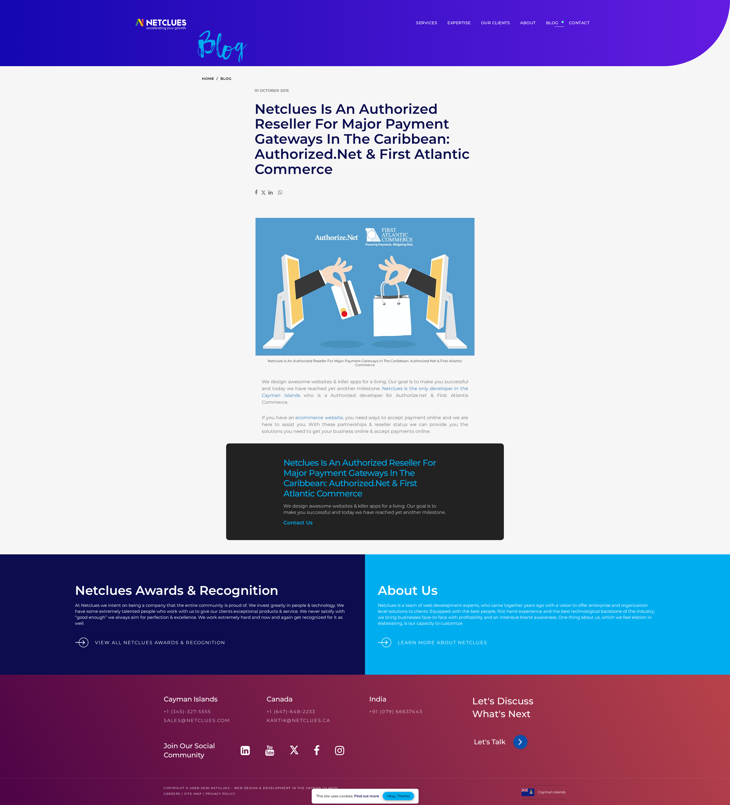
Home (208, 78)
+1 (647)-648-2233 (291, 711)
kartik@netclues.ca (298, 720)
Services (426, 22)
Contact (579, 22)
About (528, 22)
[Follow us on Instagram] (339, 750)
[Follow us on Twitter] (294, 750)
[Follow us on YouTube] (269, 750)
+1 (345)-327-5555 (187, 711)
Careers (172, 794)
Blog (552, 22)
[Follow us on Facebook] (317, 750)
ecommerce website (319, 417)
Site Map (193, 794)
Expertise (459, 22)
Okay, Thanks (398, 796)
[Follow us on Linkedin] (245, 750)
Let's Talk (491, 742)
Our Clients (495, 22)
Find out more (366, 796)
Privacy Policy (221, 794)
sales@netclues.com (197, 720)
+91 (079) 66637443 (396, 711)
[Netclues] (160, 28)
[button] (544, 795)
